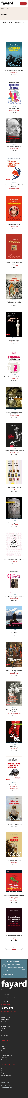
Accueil (2, 8)
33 (14, 947)
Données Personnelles (6, 1085)
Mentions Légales (5, 1082)
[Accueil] (7, 3)
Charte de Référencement (6, 1087)
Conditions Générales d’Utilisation (8, 1084)
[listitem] (2, 1008)
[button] (7, 27)
